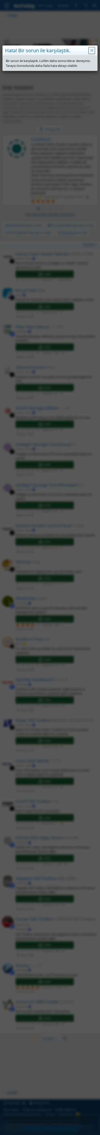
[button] (92, 50)
